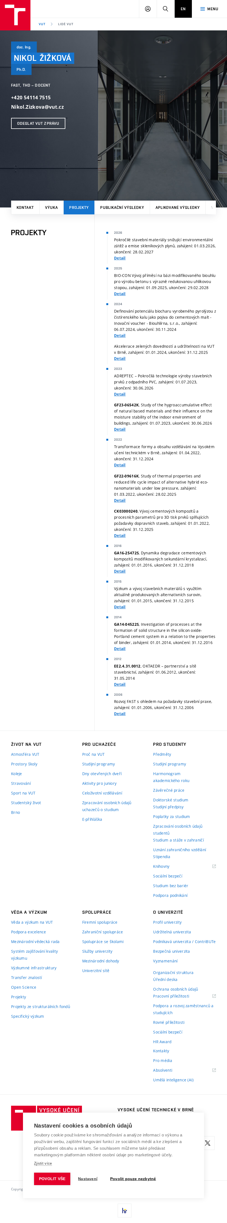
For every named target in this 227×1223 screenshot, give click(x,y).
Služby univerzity (97, 951)
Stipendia (161, 856)
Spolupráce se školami (103, 941)
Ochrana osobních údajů (175, 989)
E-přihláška (92, 819)
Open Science (23, 987)
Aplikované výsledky (178, 207)
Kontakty (161, 1050)
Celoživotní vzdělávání (102, 793)
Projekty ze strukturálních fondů (40, 1006)
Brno (15, 812)
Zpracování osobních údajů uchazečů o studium (106, 806)
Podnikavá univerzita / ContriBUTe (184, 941)
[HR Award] (124, 1210)
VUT (42, 24)
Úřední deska (165, 979)
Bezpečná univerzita (171, 951)
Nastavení (87, 1179)
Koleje (16, 773)
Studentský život (26, 802)
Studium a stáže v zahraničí (178, 840)
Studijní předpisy (168, 806)
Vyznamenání (165, 961)
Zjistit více (43, 1163)
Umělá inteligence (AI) (173, 1079)
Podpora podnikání (170, 895)
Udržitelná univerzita (172, 931)
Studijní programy (98, 764)
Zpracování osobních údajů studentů (177, 830)
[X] (208, 1143)
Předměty (162, 754)
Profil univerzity (167, 922)
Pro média (162, 1060)
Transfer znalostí (26, 977)
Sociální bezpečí (167, 876)
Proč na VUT (93, 754)
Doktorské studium (170, 800)
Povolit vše (52, 1179)
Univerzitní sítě (95, 970)
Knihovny (168, 866)
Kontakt (25, 207)
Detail (120, 258)
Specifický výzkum (27, 1016)
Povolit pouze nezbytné (133, 1179)
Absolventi (169, 1070)
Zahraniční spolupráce (102, 931)
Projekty (79, 207)
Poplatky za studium (171, 816)
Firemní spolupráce (100, 922)
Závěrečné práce (168, 790)
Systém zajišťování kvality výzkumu (34, 955)
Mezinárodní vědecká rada (35, 941)
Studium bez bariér (170, 885)
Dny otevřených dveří (102, 773)
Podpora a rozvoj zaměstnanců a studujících (183, 1009)
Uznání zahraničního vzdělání (179, 849)
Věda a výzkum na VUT (32, 922)
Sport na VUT (23, 793)
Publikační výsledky (122, 207)
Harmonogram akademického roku (171, 777)
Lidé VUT (65, 24)
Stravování (21, 783)
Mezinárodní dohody (100, 961)
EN (183, 9)
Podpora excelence (28, 931)
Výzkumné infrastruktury (33, 967)
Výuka (51, 207)
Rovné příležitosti (168, 1022)
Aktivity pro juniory (99, 783)
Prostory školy (24, 764)
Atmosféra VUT (25, 754)
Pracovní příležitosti (178, 996)
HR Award (162, 1041)
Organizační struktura (173, 972)
